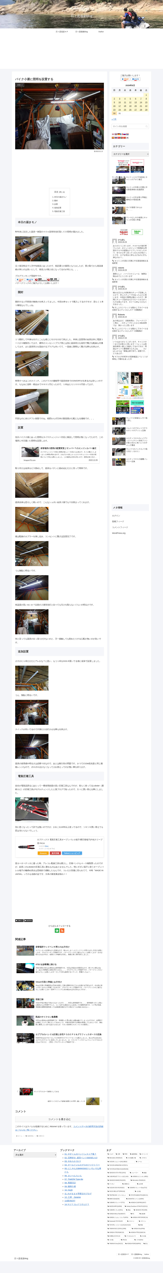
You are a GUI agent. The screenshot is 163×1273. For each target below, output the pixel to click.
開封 (56, 201)
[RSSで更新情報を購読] (62, 930)
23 (114, 110)
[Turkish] (118, 138)
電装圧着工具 (59, 211)
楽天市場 (55, 853)
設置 (56, 204)
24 (120, 110)
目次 (56, 192)
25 (125, 110)
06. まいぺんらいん (73, 1176)
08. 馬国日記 (70, 1183)
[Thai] (116, 138)
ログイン (116, 516)
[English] (116, 134)
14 (141, 102)
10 (120, 102)
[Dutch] (127, 134)
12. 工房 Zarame (73, 1197)
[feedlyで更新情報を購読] (57, 930)
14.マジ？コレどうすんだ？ (77, 1204)
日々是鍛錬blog (136, 1254)
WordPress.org (118, 533)
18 (125, 106)
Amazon (43, 853)
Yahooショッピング (72, 853)
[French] (121, 134)
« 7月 (114, 119)
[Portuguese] (121, 138)
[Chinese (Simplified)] (124, 138)
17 (120, 106)
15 (146, 102)
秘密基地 (29, 920)
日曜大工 (20, 920)
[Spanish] (113, 138)
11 (125, 102)
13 (136, 102)
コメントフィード (120, 527)
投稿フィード (118, 521)
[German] (118, 134)
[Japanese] (113, 134)
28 (141, 110)
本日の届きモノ (60, 197)
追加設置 (57, 208)
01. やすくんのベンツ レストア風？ (80, 1154)
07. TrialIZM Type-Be (74, 1179)
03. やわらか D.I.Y (73, 1161)
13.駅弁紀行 (70, 1201)
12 (130, 102)
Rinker (46, 846)
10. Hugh (69, 1190)
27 (136, 110)
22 (146, 106)
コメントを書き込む (59, 1119)
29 (146, 110)
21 (141, 106)
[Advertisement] (81, 53)
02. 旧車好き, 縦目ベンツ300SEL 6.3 (81, 1158)
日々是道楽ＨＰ (123, 1254)
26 (130, 110)
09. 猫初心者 (70, 1186)
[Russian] (124, 134)
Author (146, 1254)
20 (136, 106)
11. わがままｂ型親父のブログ (78, 1194)
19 (130, 106)
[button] (147, 126)
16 (114, 106)
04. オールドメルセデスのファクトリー (82, 1165)
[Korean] (127, 138)
